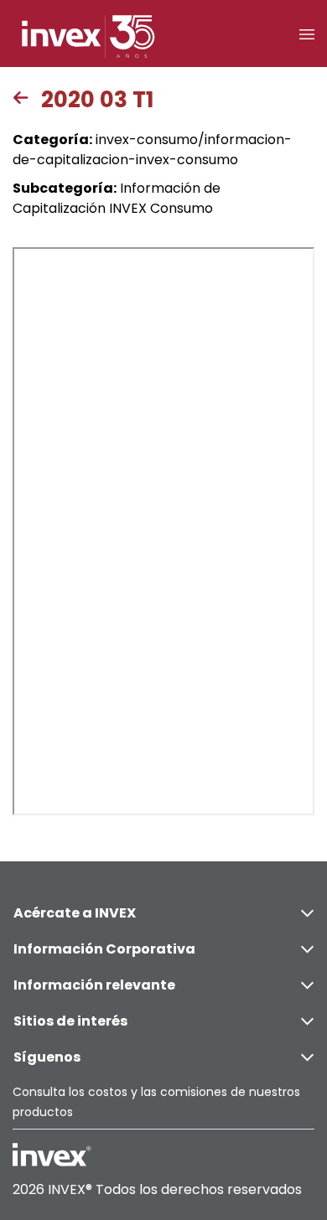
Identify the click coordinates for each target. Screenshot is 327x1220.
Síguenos (46, 1057)
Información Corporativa (104, 949)
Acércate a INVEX (74, 913)
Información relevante (94, 985)
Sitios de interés (70, 1021)
